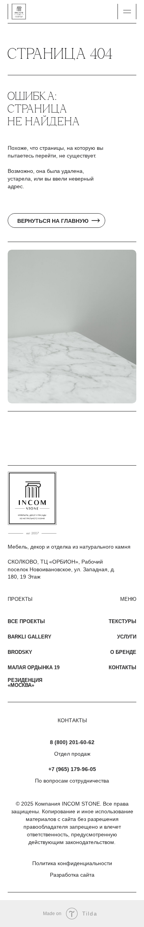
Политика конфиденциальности (72, 863)
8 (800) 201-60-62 (72, 742)
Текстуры (122, 621)
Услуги (126, 637)
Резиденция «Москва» (25, 682)
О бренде (123, 652)
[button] (127, 11)
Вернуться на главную (52, 221)
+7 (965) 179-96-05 (72, 769)
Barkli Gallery (29, 637)
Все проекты (26, 621)
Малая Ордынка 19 (34, 667)
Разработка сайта (72, 875)
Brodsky (20, 652)
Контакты (122, 667)
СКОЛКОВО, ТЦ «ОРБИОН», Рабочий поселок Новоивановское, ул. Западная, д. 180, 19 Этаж (61, 569)
